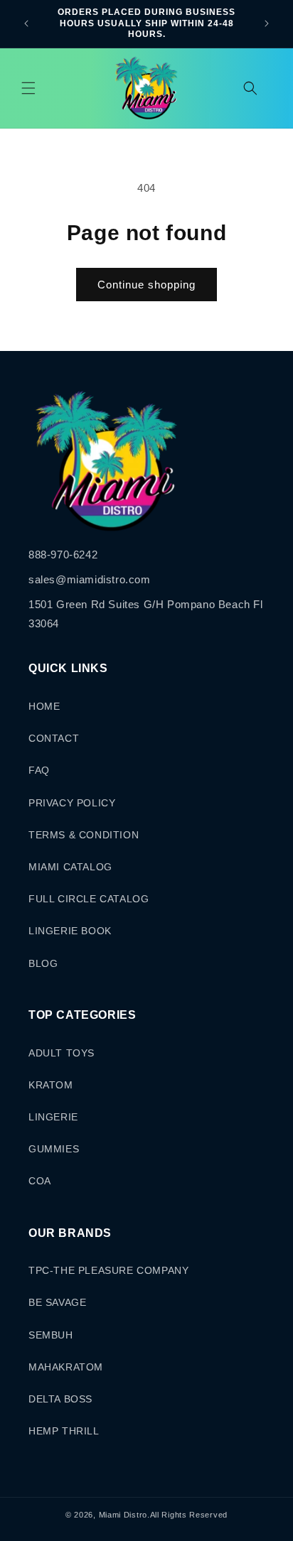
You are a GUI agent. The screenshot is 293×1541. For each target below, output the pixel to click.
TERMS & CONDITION (83, 834)
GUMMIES (53, 1149)
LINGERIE (53, 1117)
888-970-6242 (62, 554)
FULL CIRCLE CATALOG (88, 898)
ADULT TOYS (61, 1053)
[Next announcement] (266, 23)
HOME (44, 706)
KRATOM (50, 1085)
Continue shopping (146, 285)
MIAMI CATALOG (70, 866)
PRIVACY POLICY (71, 803)
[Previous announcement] (26, 23)
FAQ (39, 770)
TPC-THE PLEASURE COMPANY (108, 1270)
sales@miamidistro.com (89, 579)
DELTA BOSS (60, 1399)
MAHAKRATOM (65, 1367)
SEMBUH (50, 1335)
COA (39, 1180)
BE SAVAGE (57, 1302)
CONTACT (53, 738)
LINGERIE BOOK (70, 930)
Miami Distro (123, 1514)
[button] (28, 88)
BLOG (43, 963)
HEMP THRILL (64, 1431)
